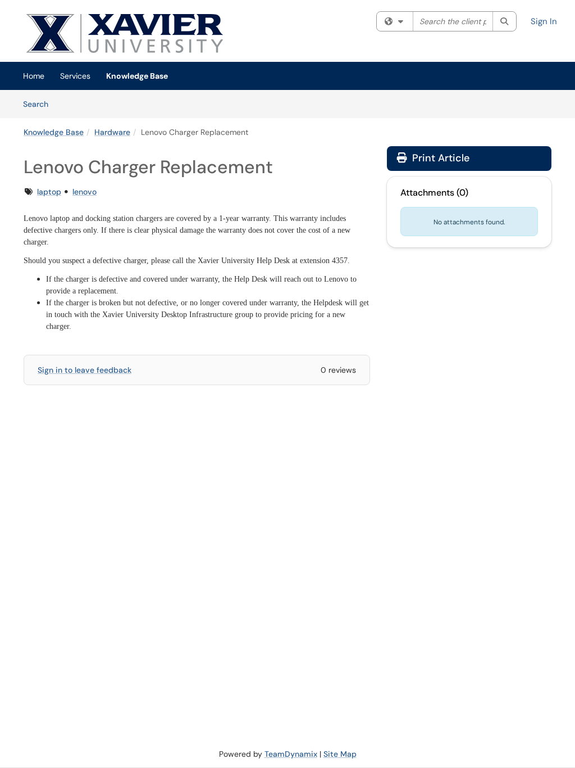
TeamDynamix (290, 754)
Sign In (544, 21)
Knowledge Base (137, 76)
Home (33, 76)
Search (39, 103)
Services (75, 76)
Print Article (439, 158)
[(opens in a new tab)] (155, 33)
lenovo (84, 192)
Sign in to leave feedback (84, 370)
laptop (49, 192)
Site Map (340, 754)
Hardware (112, 132)
